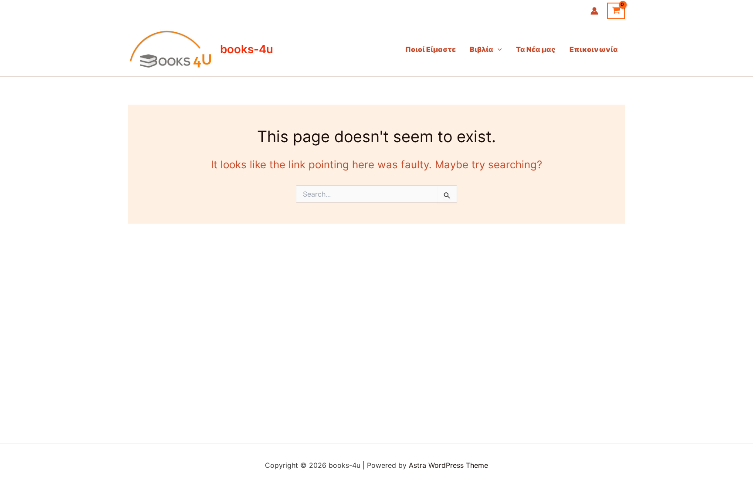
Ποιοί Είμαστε (430, 49)
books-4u (246, 49)
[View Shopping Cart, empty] (616, 11)
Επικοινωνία (594, 49)
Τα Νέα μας (536, 49)
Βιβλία (481, 49)
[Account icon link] (594, 11)
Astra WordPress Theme (448, 465)
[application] (497, 49)
